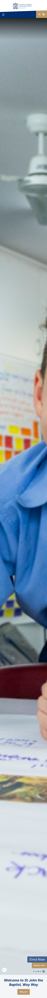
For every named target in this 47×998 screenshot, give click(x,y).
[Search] (39, 14)
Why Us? (24, 992)
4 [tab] (40, 971)
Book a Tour (39, 965)
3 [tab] (38, 971)
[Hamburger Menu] (3, 15)
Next (43, 971)
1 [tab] (34, 971)
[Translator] (44, 14)
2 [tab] (36, 971)
